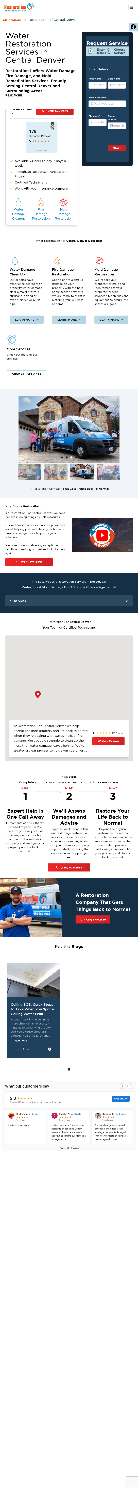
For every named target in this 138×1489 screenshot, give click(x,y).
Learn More (24, 319)
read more (13, 95)
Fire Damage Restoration (41, 214)
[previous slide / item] (7, 438)
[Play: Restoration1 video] (102, 535)
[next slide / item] (130, 438)
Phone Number (113, 118)
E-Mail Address (98, 97)
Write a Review (108, 741)
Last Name (115, 78)
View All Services (26, 374)
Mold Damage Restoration (64, 214)
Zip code (94, 116)
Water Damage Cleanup (18, 214)
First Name (95, 78)
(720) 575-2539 (57, 110)
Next (117, 147)
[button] (29, 472)
